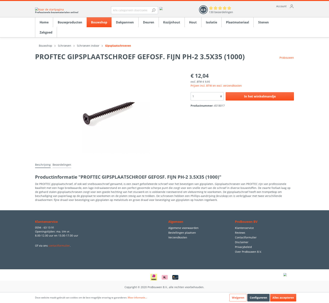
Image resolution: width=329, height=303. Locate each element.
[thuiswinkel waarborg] (161, 8)
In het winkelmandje (260, 96)
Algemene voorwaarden (183, 228)
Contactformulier (246, 237)
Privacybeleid (243, 247)
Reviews (240, 232)
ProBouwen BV (246, 222)
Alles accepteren (283, 297)
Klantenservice (244, 228)
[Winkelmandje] (267, 12)
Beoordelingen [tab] (62, 164)
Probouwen (286, 57)
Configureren (258, 297)
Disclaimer (241, 242)
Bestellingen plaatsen (182, 232)
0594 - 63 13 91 (44, 227)
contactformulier (59, 245)
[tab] (43, 164)
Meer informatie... (137, 297)
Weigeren (238, 297)
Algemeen (175, 222)
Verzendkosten (177, 237)
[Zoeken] (153, 10)
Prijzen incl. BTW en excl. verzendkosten (216, 85)
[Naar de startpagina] (56, 9)
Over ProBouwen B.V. (248, 251)
